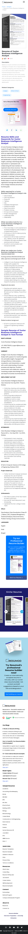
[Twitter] (22, 927)
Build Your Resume (15, 577)
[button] (22, 611)
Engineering (6, 95)
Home (3, 6)
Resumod (5, 905)
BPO (4, 800)
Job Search (6, 877)
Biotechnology (7, 813)
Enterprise (14, 918)
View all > (5, 767)
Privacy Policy (6, 860)
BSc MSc (5, 802)
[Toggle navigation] (24, 2)
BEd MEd (5, 797)
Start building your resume (14, 694)
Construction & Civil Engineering (11, 819)
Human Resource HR (8, 830)
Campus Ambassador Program (11, 898)
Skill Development (7, 883)
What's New (6, 869)
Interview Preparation (10, 915)
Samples (9, 6)
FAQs (4, 857)
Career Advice (7, 880)
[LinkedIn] (18, 927)
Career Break (6, 816)
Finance (5, 824)
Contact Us (6, 908)
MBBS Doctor (6, 838)
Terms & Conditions (8, 863)
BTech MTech (15, 91)
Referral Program (7, 895)
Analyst (5, 91)
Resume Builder (13, 913)
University (20, 915)
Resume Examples (8, 886)
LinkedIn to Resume (8, 854)
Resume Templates (8, 849)
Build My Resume (10, 109)
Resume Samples (7, 852)
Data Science (6, 822)
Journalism (6, 833)
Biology (5, 811)
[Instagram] (6, 927)
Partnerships (6, 892)
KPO (4, 835)
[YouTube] (14, 927)
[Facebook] (10, 927)
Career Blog (6, 872)
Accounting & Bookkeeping (10, 791)
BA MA (4, 794)
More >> (5, 841)
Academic (5, 788)
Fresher (5, 827)
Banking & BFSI (6, 808)
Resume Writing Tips (8, 875)
